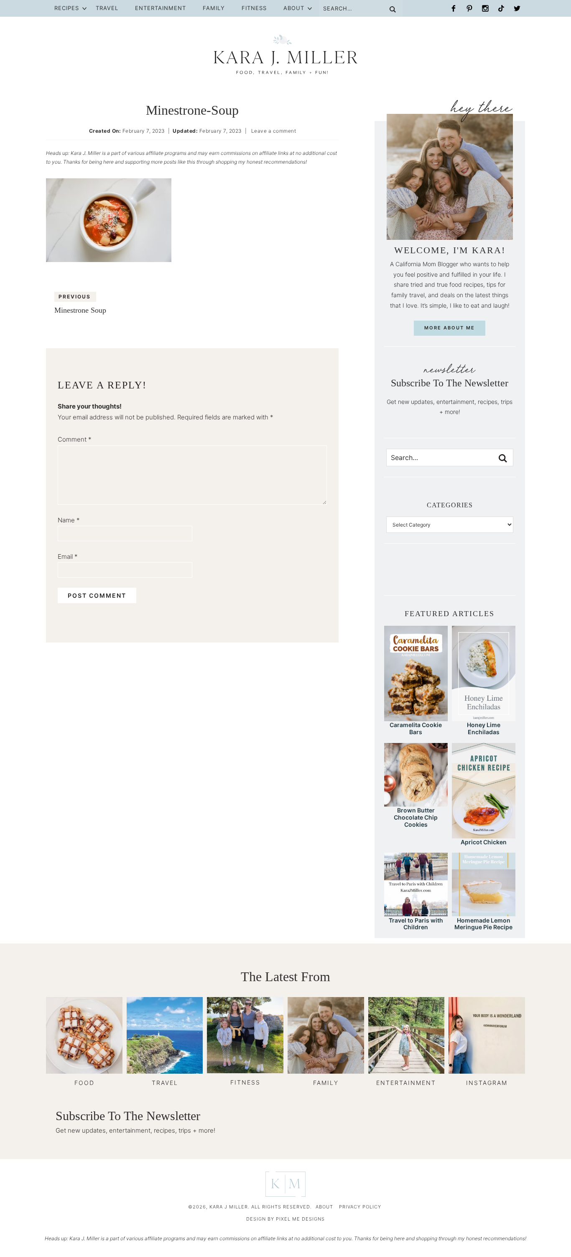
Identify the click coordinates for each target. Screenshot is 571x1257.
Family (214, 8)
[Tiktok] (501, 8)
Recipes (66, 8)
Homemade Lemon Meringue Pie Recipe (483, 924)
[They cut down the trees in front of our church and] (450, 576)
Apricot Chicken (484, 842)
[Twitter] (517, 8)
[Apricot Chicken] (483, 834)
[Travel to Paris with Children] (416, 912)
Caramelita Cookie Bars (416, 728)
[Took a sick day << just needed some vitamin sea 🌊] (421, 576)
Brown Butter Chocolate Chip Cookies (416, 817)
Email (68, 556)
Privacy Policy (360, 1207)
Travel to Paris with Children (416, 924)
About (293, 8)
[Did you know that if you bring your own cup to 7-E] (464, 576)
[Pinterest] (469, 8)
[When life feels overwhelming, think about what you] (506, 576)
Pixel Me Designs (300, 1219)
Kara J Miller (285, 54)
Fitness (254, 8)
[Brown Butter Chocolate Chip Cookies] (416, 802)
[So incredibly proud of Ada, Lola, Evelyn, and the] (407, 576)
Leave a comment (273, 131)
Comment (75, 439)
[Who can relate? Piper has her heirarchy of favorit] (492, 576)
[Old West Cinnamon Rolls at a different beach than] (435, 576)
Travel (107, 8)
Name (69, 520)
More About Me (449, 328)
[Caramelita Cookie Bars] (416, 717)
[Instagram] (485, 8)
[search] (503, 458)
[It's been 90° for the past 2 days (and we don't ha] (478, 576)
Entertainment (160, 8)
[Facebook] (453, 8)
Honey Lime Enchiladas (483, 728)
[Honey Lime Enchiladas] (483, 717)
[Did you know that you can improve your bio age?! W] (393, 576)
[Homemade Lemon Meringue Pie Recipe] (483, 912)
